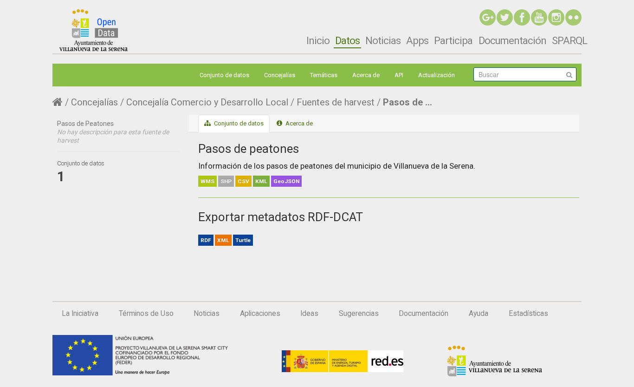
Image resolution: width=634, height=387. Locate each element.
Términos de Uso (146, 313)
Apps (417, 40)
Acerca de (366, 75)
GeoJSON (286, 181)
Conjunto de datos (224, 75)
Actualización (436, 75)
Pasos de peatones (248, 149)
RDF (206, 240)
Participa (453, 40)
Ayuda (478, 313)
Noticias (383, 40)
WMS (207, 181)
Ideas (309, 313)
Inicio (318, 40)
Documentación (512, 40)
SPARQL (569, 40)
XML (223, 240)
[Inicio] (93, 30)
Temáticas (323, 75)
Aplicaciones (260, 313)
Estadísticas (528, 313)
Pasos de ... (407, 102)
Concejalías (279, 75)
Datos (347, 40)
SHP (226, 181)
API (399, 75)
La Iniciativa (80, 313)
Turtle (243, 240)
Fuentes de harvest (336, 102)
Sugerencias (359, 313)
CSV (243, 181)
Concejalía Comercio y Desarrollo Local (207, 102)
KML (261, 181)
